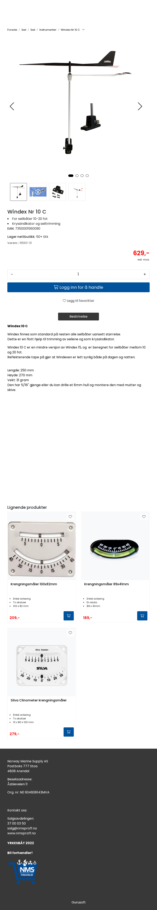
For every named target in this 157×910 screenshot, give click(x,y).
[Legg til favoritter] (70, 516)
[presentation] (12, 106)
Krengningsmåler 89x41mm (106, 584)
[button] (70, 175)
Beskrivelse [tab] (78, 316)
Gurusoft (79, 902)
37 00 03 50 (16, 823)
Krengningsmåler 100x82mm (34, 584)
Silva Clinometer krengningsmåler (39, 700)
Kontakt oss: (17, 810)
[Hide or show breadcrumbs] (83, 30)
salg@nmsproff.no (22, 828)
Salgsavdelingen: (20, 818)
